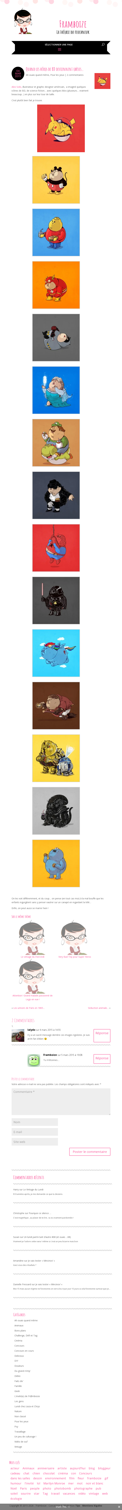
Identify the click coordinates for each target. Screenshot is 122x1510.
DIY (16, 1360)
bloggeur (104, 1468)
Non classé (20, 1416)
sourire (26, 1493)
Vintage (18, 1446)
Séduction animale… (98, 1007)
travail (55, 1493)
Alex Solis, (17, 86)
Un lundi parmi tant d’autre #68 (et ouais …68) (47, 1237)
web (105, 1493)
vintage (94, 1493)
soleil (14, 1493)
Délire (17, 1376)
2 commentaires (75, 74)
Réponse (101, 1033)
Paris (23, 1488)
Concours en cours (24, 1350)
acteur (14, 1468)
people (35, 1488)
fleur (81, 1478)
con (73, 1473)
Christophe (18, 1213)
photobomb (62, 1488)
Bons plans (20, 1330)
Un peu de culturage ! (25, 1436)
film (72, 1478)
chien (36, 1473)
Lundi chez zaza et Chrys (27, 1406)
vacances (69, 1493)
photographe (83, 1488)
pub (98, 1488)
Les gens (19, 1401)
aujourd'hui (77, 1468)
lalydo (31, 1030)
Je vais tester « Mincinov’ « (41, 1260)
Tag (45, 1493)
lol (38, 1483)
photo (47, 1488)
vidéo (82, 1493)
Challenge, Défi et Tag (25, 1335)
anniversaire (45, 1468)
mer (71, 1483)
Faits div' (18, 1381)
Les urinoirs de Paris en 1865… (29, 1007)
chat (26, 1473)
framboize (94, 1478)
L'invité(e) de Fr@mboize (27, 1396)
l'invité (29, 1483)
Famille (18, 1386)
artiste (62, 1468)
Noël (13, 1488)
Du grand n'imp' (22, 1370)
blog (92, 1468)
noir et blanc (94, 1483)
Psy (16, 1426)
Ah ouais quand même (37, 74)
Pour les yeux (57, 74)
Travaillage (20, 1431)
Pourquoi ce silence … (40, 1213)
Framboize (73, 24)
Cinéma (18, 1340)
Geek (17, 1391)
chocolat (49, 1473)
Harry (16, 1189)
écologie (16, 1498)
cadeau (15, 1473)
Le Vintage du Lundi (33, 1189)
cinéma (63, 1473)
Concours (19, 1345)
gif (106, 1478)
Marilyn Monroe (54, 1483)
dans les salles (20, 1478)
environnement (55, 1478)
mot (80, 1483)
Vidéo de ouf (20, 1441)
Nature (18, 1411)
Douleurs (19, 1365)
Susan (16, 1237)
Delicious (19, 1355)
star (36, 1493)
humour (15, 1483)
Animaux (18, 1325)
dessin (37, 1478)
